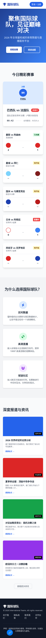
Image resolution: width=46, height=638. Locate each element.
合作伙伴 (38, 616)
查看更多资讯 (23, 586)
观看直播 (14, 49)
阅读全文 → (9, 451)
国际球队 (13, 4)
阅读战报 (32, 49)
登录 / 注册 (36, 4)
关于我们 (6, 616)
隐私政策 (17, 616)
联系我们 (27, 616)
